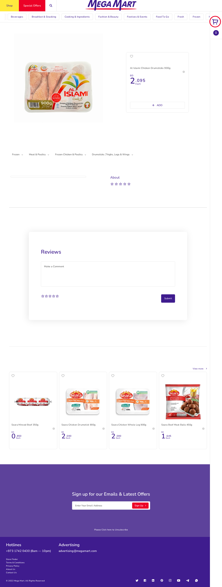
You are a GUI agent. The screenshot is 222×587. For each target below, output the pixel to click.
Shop (9, 5)
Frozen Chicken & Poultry (69, 154)
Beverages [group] (17, 16)
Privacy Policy (12, 566)
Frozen (16, 154)
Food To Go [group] (162, 16)
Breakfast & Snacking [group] (44, 16)
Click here (106, 529)
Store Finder (12, 559)
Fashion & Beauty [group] (108, 16)
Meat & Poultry (37, 154)
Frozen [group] (196, 16)
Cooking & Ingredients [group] (77, 16)
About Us (10, 569)
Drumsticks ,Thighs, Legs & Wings (111, 154)
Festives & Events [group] (137, 16)
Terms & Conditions (15, 562)
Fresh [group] (181, 16)
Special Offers (32, 5)
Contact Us (11, 572)
